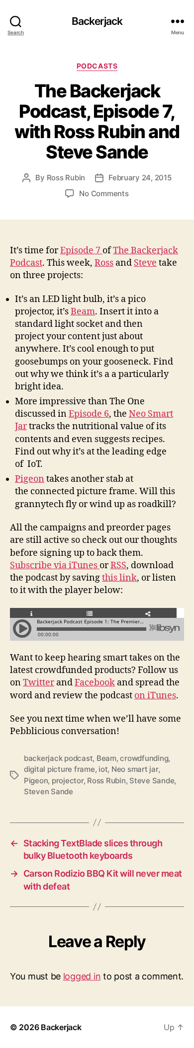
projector (68, 780)
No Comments (103, 193)
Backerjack (97, 21)
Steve (145, 263)
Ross (104, 263)
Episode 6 (89, 414)
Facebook (95, 682)
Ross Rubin (66, 177)
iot (102, 769)
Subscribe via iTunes (54, 565)
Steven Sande (48, 791)
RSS (118, 565)
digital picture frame (59, 769)
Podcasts (97, 66)
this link (119, 578)
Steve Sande (151, 780)
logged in (82, 976)
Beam (83, 311)
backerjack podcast (58, 758)
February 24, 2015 (140, 177)
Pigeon (29, 479)
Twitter (38, 682)
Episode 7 (81, 250)
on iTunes (155, 695)
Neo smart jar (134, 769)
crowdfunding (144, 758)
